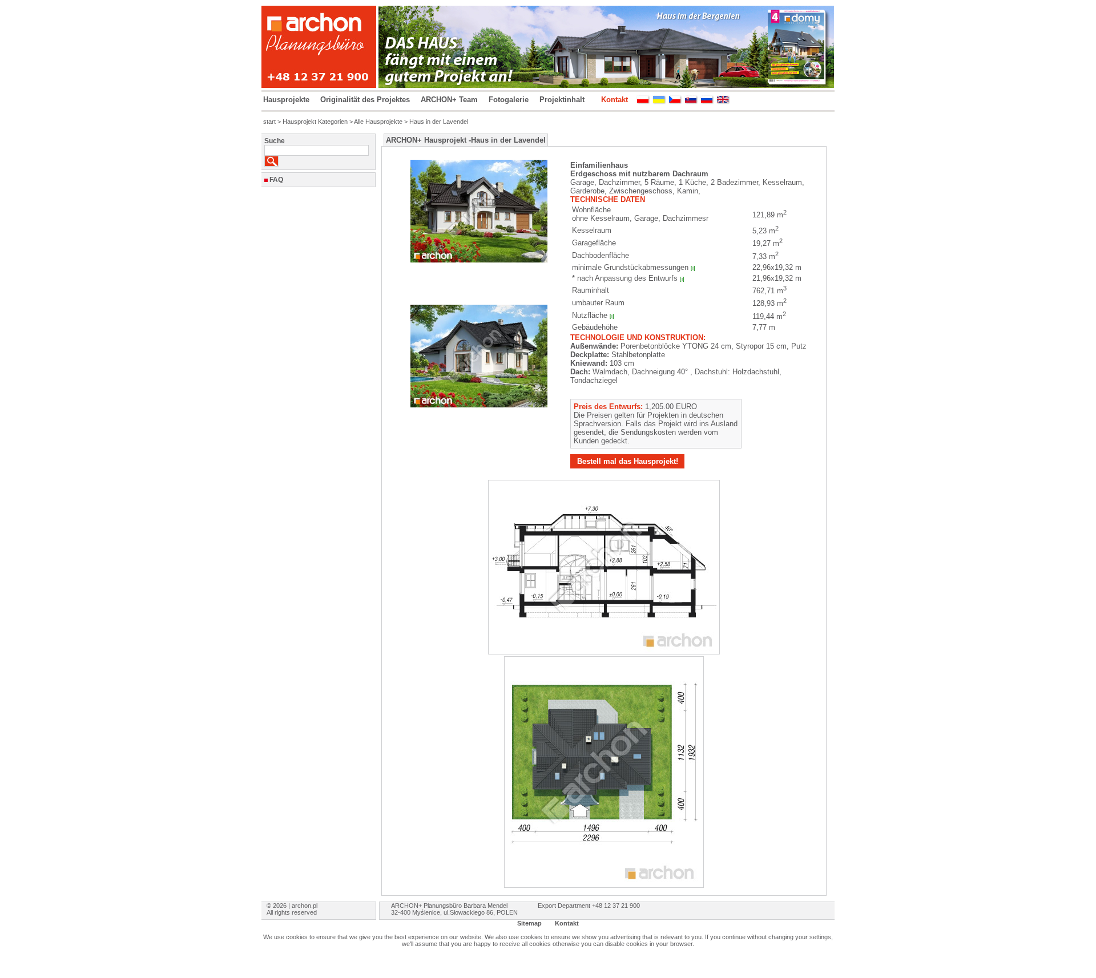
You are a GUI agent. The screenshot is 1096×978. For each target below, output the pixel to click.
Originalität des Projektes (365, 99)
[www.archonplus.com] (723, 102)
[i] (693, 268)
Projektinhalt (562, 99)
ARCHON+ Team (449, 99)
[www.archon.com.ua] (659, 102)
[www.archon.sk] (691, 102)
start (269, 121)
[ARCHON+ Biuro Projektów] (643, 102)
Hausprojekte (286, 99)
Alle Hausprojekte (378, 121)
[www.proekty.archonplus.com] (707, 102)
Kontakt (614, 99)
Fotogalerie (509, 99)
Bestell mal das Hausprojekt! (627, 461)
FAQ (276, 180)
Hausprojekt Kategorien (315, 121)
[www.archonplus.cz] (675, 102)
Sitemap (529, 923)
